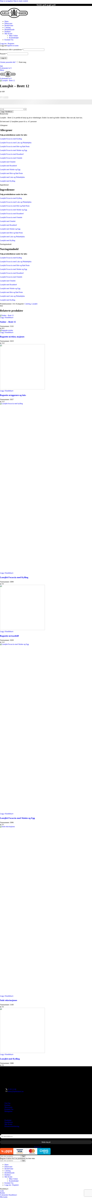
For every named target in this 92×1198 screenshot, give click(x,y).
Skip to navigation (6, 1)
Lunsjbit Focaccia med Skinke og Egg (13, 150)
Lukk (2, 1191)
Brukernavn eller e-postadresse (11, 49)
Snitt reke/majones (8, 1000)
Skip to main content (20, 1)
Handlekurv (8, 1122)
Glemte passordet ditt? (8, 62)
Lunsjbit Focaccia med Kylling (11, 139)
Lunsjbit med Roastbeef (8, 166)
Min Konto (8, 1124)
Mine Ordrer (13, 36)
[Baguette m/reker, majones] (6, 330)
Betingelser (8, 1111)
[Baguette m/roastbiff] (22, 629)
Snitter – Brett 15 (8, 322)
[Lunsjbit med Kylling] (22, 1052)
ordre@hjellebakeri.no (16, 1091)
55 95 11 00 (12, 1089)
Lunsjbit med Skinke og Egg (10, 169)
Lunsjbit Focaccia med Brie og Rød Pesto (15, 146)
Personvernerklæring (11, 1126)
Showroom (8, 1107)
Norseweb (37, 1147)
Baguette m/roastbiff (9, 636)
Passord (3, 54)
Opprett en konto (13, 46)
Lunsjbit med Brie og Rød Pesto (11, 173)
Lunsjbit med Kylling (7, 181)
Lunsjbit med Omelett (7, 162)
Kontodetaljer (14, 38)
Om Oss (7, 1103)
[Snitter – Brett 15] (7, 315)
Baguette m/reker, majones (12, 336)
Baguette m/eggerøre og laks (13, 395)
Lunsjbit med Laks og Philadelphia (12, 177)
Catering (28, 304)
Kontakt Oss (8, 1109)
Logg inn (3, 58)
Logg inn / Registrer (11, 1185)
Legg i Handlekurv (7, 112)
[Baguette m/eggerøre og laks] (22, 389)
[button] (6, 332)
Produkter (7, 1120)
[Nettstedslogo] (14, 18)
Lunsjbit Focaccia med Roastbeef (12, 154)
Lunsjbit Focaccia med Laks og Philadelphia (15, 143)
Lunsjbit (34, 304)
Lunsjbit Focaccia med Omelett (11, 158)
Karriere (7, 1105)
